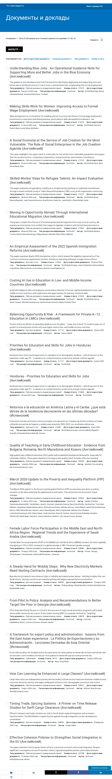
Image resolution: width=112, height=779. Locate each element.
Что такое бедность (15, 6)
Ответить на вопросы (100, 768)
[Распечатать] (33, 772)
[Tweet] (56, 772)
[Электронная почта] (11, 772)
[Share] (78, 772)
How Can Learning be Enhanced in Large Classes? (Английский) (57, 674)
